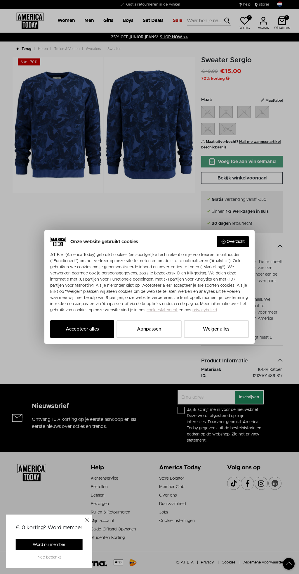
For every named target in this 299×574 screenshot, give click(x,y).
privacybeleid (204, 310)
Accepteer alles (82, 329)
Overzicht (236, 242)
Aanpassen (149, 329)
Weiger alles (216, 329)
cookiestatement (162, 310)
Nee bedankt (49, 557)
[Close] (87, 519)
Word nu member (49, 545)
